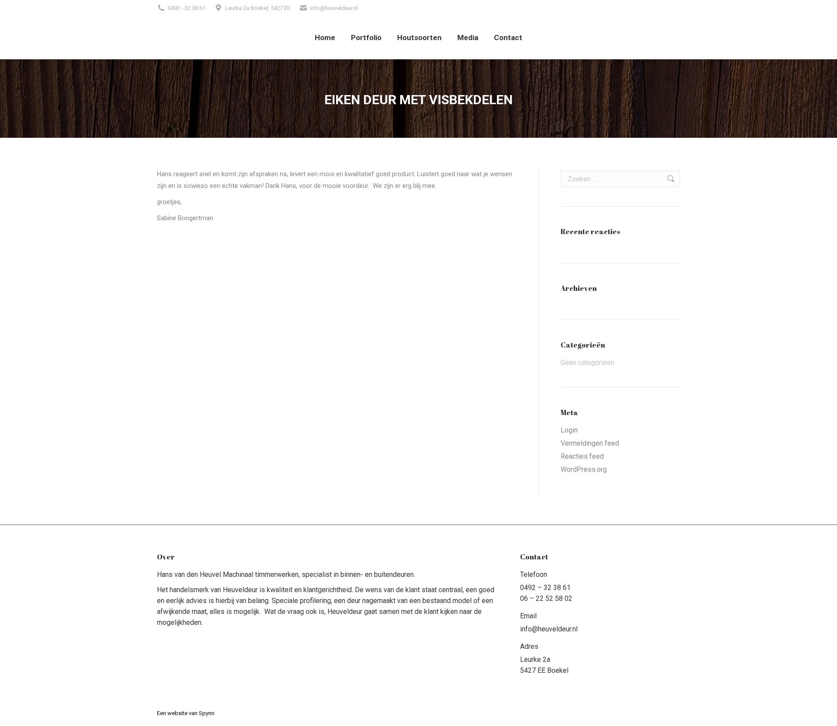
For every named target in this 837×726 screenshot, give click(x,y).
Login (569, 430)
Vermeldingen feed (590, 443)
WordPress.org (584, 469)
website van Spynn (190, 713)
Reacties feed (582, 456)
